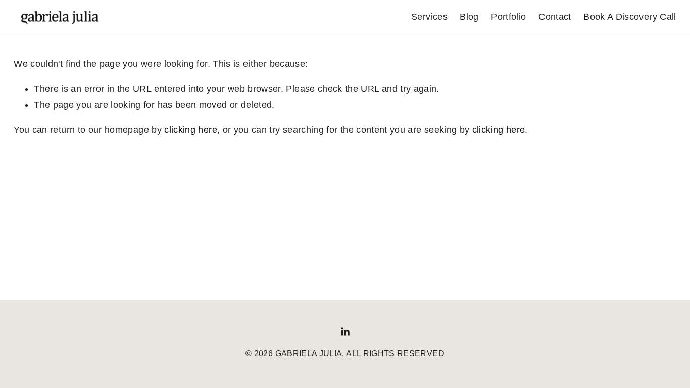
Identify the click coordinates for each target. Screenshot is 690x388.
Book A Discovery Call (629, 17)
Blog (469, 17)
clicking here (190, 130)
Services (429, 17)
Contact (554, 17)
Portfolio (508, 17)
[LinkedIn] (345, 332)
